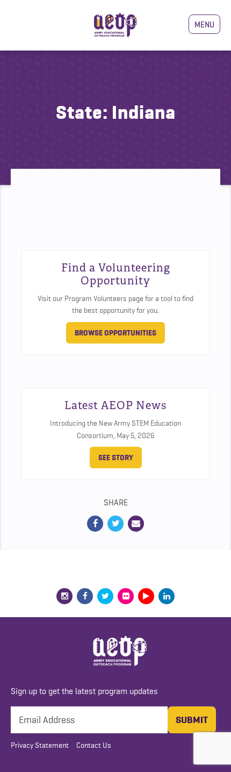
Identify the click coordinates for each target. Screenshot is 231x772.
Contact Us (93, 745)
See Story (115, 457)
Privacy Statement (40, 745)
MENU (204, 24)
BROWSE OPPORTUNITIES (115, 332)
